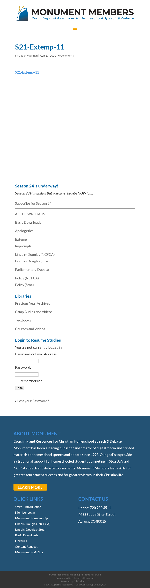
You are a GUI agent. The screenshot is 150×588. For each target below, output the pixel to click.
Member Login (25, 512)
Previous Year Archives (32, 303)
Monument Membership (31, 518)
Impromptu (23, 246)
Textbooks (23, 320)
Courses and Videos (30, 329)
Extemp (21, 239)
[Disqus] (75, 124)
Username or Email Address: (36, 354)
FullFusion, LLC (81, 581)
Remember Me (31, 381)
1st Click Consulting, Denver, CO (89, 584)
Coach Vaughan (28, 55)
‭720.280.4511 (100, 508)
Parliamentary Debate (32, 269)
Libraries (21, 541)
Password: (23, 367)
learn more (30, 487)
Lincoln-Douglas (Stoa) (32, 261)
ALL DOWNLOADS (30, 214)
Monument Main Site (29, 552)
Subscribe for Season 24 (33, 203)
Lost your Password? (33, 401)
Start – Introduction (28, 507)
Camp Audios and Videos (33, 312)
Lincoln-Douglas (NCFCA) (35, 254)
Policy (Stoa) (24, 285)
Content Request (26, 546)
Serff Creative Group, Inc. (81, 577)
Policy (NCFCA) (27, 278)
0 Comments (66, 55)
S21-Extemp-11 (27, 72)
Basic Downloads (28, 222)
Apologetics (24, 231)
